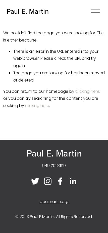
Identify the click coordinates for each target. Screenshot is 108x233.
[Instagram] (48, 181)
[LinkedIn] (73, 181)
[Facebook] (60, 181)
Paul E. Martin (28, 11)
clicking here (87, 91)
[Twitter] (35, 181)
